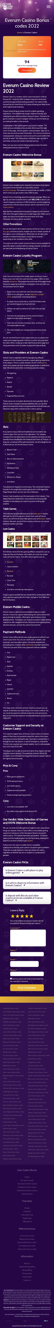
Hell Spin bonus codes (10, 1029)
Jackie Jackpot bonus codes (27, 1242)
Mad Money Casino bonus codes (38, 1150)
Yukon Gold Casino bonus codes (38, 1109)
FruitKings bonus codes (10, 1092)
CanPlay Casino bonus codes (37, 1123)
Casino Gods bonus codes (36, 1015)
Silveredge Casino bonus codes (38, 1032)
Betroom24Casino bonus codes (13, 1105)
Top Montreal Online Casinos (27, 1190)
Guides (27, 1177)
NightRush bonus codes (10, 1018)
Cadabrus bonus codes (35, 1099)
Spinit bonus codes (34, 1018)
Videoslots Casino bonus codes (38, 1086)
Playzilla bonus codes (35, 1052)
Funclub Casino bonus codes (37, 1102)
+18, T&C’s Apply (27, 75)
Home (19, 32)
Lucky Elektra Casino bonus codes (14, 1012)
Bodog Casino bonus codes (36, 1153)
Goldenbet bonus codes (10, 1008)
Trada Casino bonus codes (27, 1249)
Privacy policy (27, 1273)
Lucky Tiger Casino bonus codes (13, 1125)
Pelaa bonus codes (9, 1118)
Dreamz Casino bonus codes (37, 1089)
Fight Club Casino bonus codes (38, 1049)
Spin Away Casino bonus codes (38, 1116)
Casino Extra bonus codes (36, 1042)
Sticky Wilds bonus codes (11, 1025)
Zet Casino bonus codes (10, 1045)
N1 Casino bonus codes (10, 1149)
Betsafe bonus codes (9, 1052)
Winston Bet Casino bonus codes (13, 1088)
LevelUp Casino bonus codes (12, 1035)
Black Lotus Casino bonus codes (38, 1079)
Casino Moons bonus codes (36, 1119)
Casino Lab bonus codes (35, 1039)
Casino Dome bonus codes (36, 1012)
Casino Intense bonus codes (12, 1032)
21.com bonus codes (27, 1236)
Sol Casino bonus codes (35, 1106)
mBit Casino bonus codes (11, 1039)
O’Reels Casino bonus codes (37, 1129)
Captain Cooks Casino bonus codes (39, 1076)
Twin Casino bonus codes (11, 1132)
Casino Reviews (27, 1194)
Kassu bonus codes (9, 1155)
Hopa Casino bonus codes (11, 1069)
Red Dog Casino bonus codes (12, 1108)
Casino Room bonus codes (36, 1096)
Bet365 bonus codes (9, 1065)
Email (13, 959)
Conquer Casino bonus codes (37, 1008)
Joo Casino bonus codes (35, 1065)
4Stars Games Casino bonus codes (39, 1055)
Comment (15, 928)
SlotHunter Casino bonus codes (13, 1135)
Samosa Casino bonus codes (37, 1143)
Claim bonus (27, 70)
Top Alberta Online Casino (27, 1187)
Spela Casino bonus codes (11, 1062)
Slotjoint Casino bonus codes (12, 1159)
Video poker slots (27, 1215)
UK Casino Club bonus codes (37, 1029)
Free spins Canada (27, 1180)
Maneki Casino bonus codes (12, 1059)
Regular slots (27, 1218)
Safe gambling (27, 1270)
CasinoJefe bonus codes (10, 1095)
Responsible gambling (27, 1267)
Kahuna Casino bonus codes (37, 1082)
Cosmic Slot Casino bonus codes (13, 1015)
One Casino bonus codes (11, 1139)
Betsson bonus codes (27, 1239)
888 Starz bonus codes (35, 1136)
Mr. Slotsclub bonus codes (36, 1156)
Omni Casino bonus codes (11, 1072)
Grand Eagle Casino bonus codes (13, 1112)
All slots (27, 1208)
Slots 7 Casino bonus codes (36, 1069)
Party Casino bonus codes (11, 1152)
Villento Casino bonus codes (12, 1085)
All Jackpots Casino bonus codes (38, 1025)
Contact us (27, 1280)
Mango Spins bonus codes (36, 1133)
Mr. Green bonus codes (10, 1049)
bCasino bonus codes (10, 1122)
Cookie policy (27, 1277)
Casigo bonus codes (34, 1062)
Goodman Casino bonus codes (12, 1145)
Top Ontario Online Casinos (27, 1184)
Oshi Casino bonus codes (36, 1022)
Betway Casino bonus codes (12, 1042)
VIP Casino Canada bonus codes (38, 1092)
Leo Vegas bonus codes (27, 1246)
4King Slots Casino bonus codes (38, 1045)
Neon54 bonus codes (34, 1059)
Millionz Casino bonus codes (37, 1139)
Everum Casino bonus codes (12, 1102)
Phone (13, 970)
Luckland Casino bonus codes (12, 1115)
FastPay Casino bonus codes (37, 1113)
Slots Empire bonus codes (11, 1098)
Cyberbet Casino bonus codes (37, 1146)
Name (13, 950)
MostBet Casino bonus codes (12, 1022)
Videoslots (27, 1211)
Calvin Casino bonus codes (11, 1082)
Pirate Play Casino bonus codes (38, 1126)
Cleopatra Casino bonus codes (37, 1072)
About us (27, 1263)
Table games (27, 1221)
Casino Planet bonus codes (36, 1035)
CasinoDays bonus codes (11, 1142)
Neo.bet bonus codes (10, 1128)
